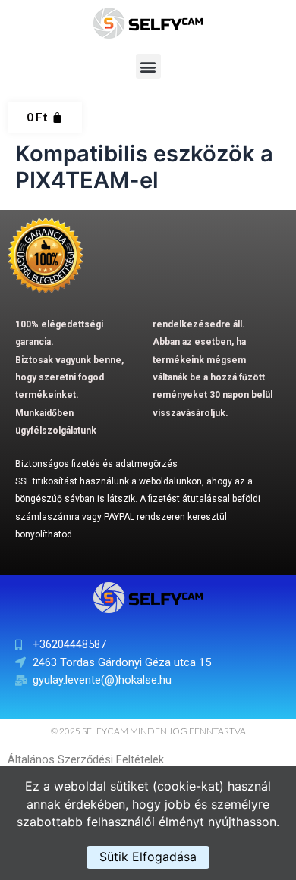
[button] (148, 66)
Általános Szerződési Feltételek (86, 759)
